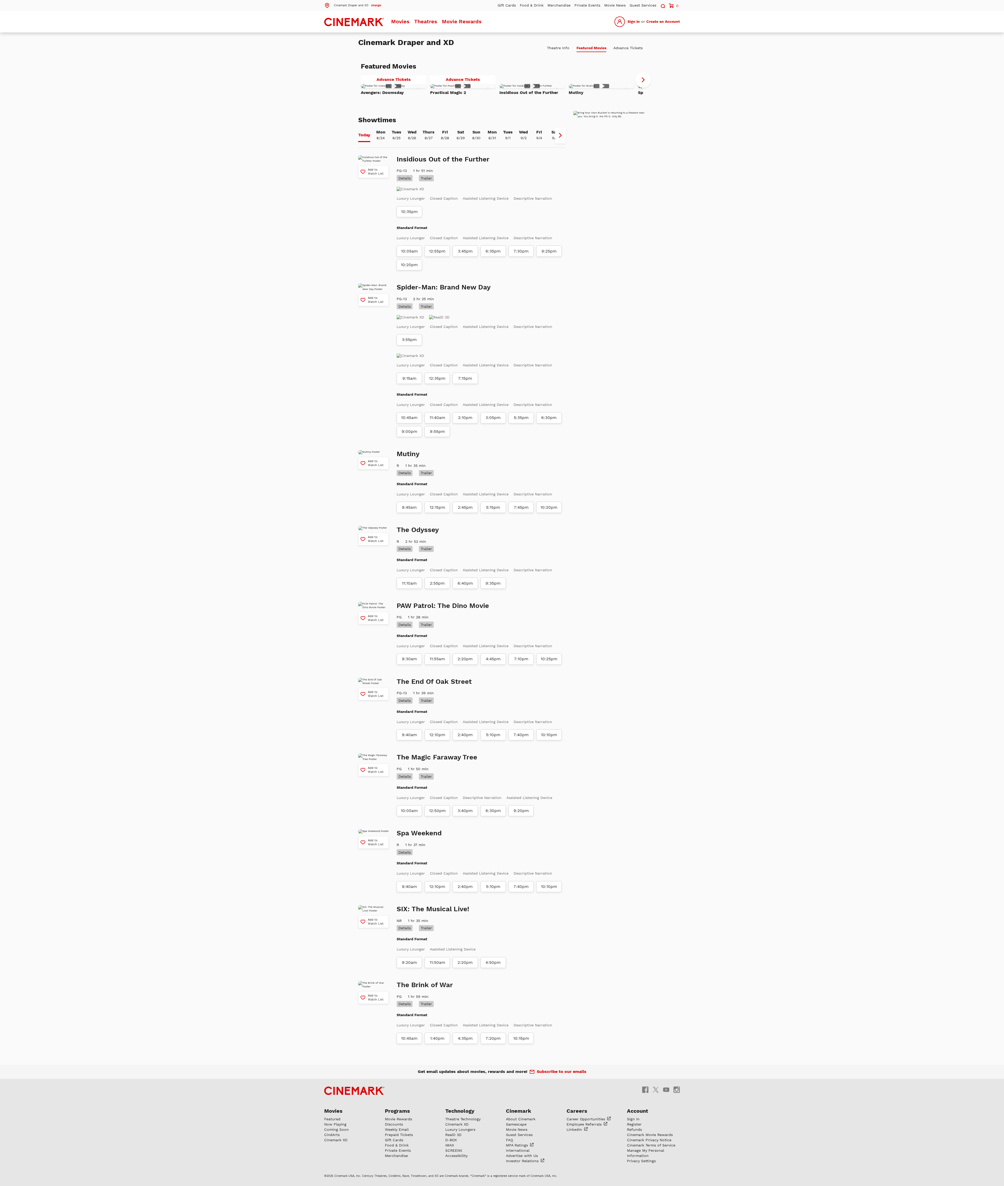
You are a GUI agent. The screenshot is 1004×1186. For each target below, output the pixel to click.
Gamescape (516, 1124)
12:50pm (437, 810)
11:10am (409, 583)
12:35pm (437, 378)
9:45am (409, 507)
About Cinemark (520, 1119)
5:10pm (493, 734)
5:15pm (493, 507)
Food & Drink (532, 5)
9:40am (409, 734)
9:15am (409, 378)
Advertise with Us (522, 1156)
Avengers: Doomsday (382, 92)
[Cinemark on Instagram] (677, 1089)
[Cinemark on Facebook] (645, 1089)
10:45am (409, 417)
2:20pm (465, 659)
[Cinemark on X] (656, 1089)
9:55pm (437, 431)
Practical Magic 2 (448, 92)
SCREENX (453, 1150)
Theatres (425, 21)
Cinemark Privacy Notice (649, 1140)
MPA (517, 1145)
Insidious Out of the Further (528, 92)
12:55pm (437, 251)
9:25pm (549, 251)
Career (586, 1119)
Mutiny (576, 92)
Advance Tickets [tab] (628, 48)
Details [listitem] (404, 178)
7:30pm (521, 251)
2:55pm (437, 583)
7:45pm (521, 507)
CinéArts (332, 1135)
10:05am (409, 251)
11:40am (437, 417)
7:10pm (521, 659)
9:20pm (521, 810)
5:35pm (521, 417)
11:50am (437, 962)
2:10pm (465, 417)
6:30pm (549, 417)
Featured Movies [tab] (591, 48)
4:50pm (493, 962)
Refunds (634, 1129)
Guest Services (643, 5)
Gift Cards (507, 5)
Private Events (587, 5)
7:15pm (465, 378)
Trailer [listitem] (426, 178)
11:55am (437, 659)
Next (643, 80)
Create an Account (663, 21)
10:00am (409, 810)
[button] (352, 5)
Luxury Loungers (460, 1129)
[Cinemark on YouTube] (666, 1089)
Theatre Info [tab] (558, 48)
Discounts (394, 1124)
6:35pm (493, 251)
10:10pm (549, 734)
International (517, 1150)
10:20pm (409, 264)
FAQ (509, 1140)
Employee (585, 1124)
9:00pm (409, 431)
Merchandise (559, 5)
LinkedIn (575, 1129)
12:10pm (437, 734)
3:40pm (465, 810)
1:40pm (437, 1038)
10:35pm (409, 211)
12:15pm (437, 507)
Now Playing (335, 1124)
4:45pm (493, 659)
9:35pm (493, 583)
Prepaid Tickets (399, 1135)
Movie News (615, 5)
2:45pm (465, 507)
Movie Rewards (462, 21)
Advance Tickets (401, 80)
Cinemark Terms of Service (651, 1145)
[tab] (364, 135)
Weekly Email (397, 1129)
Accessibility (456, 1156)
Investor (523, 1161)
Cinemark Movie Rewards (650, 1135)
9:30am (409, 659)
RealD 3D (453, 1135)
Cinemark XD (335, 1140)
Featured (332, 1119)
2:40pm (465, 734)
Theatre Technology (463, 1119)
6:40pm (465, 583)
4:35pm (465, 1038)
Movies (400, 21)
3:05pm (493, 417)
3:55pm (409, 339)
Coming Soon (336, 1129)
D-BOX (451, 1140)
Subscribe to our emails (561, 1071)
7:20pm (493, 1038)
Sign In (634, 21)
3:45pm (465, 251)
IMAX (449, 1145)
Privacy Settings (641, 1161)
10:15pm (521, 1038)
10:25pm (549, 659)
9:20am (409, 962)
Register (634, 1124)
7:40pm (521, 734)
